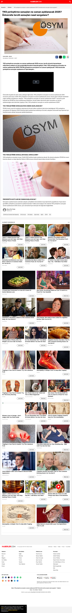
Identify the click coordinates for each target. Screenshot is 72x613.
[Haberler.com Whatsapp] (17, 577)
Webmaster (55, 564)
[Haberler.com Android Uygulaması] (47, 577)
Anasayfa (3, 7)
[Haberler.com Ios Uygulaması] (40, 577)
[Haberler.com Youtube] (9, 581)
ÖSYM (46, 214)
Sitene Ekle (55, 570)
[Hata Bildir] (33, 592)
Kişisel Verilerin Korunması (59, 559)
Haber (31, 589)
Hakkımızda (50, 546)
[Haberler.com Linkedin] (15, 577)
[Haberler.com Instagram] (12, 577)
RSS (54, 568)
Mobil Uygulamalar (57, 566)
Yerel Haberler (22, 564)
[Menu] (2, 2)
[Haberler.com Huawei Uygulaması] (53, 577)
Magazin (3, 557)
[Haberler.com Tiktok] (12, 581)
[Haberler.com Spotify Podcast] (20, 577)
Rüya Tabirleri (39, 562)
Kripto (3, 562)
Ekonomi (3, 553)
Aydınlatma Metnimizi (12, 610)
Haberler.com (39, 551)
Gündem (10, 7)
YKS (50, 214)
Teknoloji (21, 555)
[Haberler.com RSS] (3, 581)
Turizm (20, 559)
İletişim (59, 546)
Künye (63, 546)
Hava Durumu (39, 553)
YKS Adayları (30, 214)
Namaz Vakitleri (39, 555)
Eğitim (42, 214)
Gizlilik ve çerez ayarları (26, 592)
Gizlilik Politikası (56, 555)
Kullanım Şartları (56, 553)
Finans (20, 557)
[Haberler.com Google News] (3, 577)
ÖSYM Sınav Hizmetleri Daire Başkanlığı (11, 214)
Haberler (4, 551)
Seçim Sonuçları (39, 557)
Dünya (3, 566)
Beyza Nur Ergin (11, 209)
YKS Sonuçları (23, 214)
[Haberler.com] (9, 546)
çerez (2, 607)
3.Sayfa (3, 564)
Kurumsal (55, 551)
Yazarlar (20, 562)
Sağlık (20, 553)
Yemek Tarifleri (39, 564)
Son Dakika (4, 559)
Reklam (55, 546)
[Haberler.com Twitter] (9, 577)
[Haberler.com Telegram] (15, 581)
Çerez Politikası (56, 557)
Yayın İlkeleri (68, 546)
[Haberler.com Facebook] (6, 577)
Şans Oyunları (39, 559)
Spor (3, 555)
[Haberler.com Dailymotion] (17, 581)
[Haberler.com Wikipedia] (6, 581)
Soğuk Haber (36, 214)
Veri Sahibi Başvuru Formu (59, 562)
